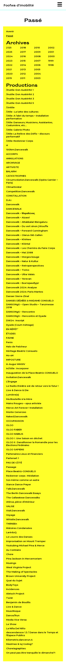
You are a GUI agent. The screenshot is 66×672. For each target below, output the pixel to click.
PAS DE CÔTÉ (14, 462)
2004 (37, 73)
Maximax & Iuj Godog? (19, 644)
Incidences (12, 589)
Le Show (11, 624)
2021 (9, 69)
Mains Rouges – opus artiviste (23, 403)
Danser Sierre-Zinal (17, 296)
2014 (23, 65)
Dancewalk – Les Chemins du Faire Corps (30, 248)
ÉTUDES (11, 333)
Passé (9, 35)
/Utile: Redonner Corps (19, 140)
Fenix (9, 342)
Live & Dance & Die (17, 390)
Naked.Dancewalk (16, 416)
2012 (23, 73)
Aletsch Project (15, 593)
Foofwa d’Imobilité (19, 5)
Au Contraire (13, 549)
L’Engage (11, 381)
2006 (37, 65)
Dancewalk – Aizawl (18, 217)
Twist (9, 597)
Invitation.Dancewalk (18, 377)
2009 (37, 51)
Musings (11, 563)
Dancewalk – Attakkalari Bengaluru (26, 221)
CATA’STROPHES (16, 175)
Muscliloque (13, 611)
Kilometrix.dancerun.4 (19, 639)
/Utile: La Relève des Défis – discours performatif (28, 135)
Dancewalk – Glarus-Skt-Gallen (24, 235)
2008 (37, 56)
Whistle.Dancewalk (17, 519)
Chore (9, 554)
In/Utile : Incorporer (17, 368)
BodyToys (12, 584)
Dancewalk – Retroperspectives (25, 265)
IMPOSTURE (13, 359)
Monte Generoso (16, 412)
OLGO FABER (14, 429)
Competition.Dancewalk (20, 191)
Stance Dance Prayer (18, 484)
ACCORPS (12, 154)
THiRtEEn (11, 523)
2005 (37, 69)
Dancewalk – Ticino (17, 269)
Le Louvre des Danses (19, 536)
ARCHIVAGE (13, 162)
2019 (9, 78)
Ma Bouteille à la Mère (19, 399)
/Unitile (10, 107)
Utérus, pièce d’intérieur (20, 501)
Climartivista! (13, 187)
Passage (11, 467)
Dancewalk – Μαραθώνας (20, 213)
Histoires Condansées (19, 528)
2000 (51, 56)
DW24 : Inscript (15, 320)
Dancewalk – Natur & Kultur (22, 261)
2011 (22, 78)
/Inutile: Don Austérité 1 (19, 89)
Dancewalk (12, 204)
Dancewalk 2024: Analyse (21, 287)
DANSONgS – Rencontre (20, 311)
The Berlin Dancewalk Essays (23, 493)
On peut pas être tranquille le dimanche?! (30, 652)
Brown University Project (20, 576)
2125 (8, 47)
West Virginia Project (18, 567)
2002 (51, 47)
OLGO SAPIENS (15, 449)
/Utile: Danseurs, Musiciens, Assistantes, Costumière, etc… (29, 124)
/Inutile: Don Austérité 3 (20, 98)
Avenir (10, 31)
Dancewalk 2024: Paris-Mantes (24, 291)
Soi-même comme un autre (22, 480)
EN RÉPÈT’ (12, 329)
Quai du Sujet (14, 580)
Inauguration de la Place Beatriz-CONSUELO (32, 372)
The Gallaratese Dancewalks (23, 497)
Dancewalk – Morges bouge (22, 256)
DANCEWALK (14, 208)
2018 (23, 47)
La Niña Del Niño (15, 628)
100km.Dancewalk (17, 149)
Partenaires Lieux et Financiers (24, 453)
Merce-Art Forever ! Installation (24, 407)
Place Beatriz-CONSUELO (21, 471)
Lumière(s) (12, 394)
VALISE (10, 506)
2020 (9, 73)
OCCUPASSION (15, 420)
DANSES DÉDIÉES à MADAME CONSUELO (30, 300)
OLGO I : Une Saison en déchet (24, 438)
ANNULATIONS (14, 158)
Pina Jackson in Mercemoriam (24, 558)
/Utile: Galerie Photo (18, 129)
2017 (23, 51)
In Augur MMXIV (15, 364)
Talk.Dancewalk (15, 488)
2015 (22, 60)
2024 (9, 56)
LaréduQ (11, 532)
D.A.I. (9, 200)
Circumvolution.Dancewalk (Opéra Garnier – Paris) (32, 181)
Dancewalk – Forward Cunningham (27, 230)
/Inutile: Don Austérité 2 (20, 94)
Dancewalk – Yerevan (18, 278)
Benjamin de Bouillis (18, 602)
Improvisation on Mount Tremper (26, 541)
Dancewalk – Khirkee (18, 239)
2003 (37, 78)
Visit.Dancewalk (15, 510)
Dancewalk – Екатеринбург (22, 283)
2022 (9, 65)
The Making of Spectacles (21, 571)
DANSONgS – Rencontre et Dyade (26, 316)
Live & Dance (14, 606)
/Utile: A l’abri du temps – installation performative (27, 117)
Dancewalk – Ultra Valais (20, 274)
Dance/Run (12, 615)
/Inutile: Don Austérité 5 (20, 103)
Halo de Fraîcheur (16, 346)
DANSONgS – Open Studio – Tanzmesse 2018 (30, 306)
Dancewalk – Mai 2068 (19, 252)
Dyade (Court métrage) (20, 324)
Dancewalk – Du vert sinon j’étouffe (27, 226)
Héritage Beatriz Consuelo (21, 351)
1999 (51, 60)
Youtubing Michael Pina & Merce (25, 545)
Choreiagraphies (16, 648)
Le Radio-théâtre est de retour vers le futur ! (32, 385)
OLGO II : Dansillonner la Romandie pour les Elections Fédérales (32, 444)
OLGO (9, 425)
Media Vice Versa (16, 619)
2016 (23, 56)
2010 (37, 47)
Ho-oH (10, 355)
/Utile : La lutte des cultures (22, 111)
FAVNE (10, 337)
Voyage (10, 515)
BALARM (11, 171)
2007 (37, 60)
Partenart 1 (12, 458)
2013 (23, 69)
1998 (51, 65)
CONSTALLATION (16, 195)
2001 (51, 51)
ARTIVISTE (12, 167)
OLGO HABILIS (14, 433)
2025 (9, 51)
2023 (9, 60)
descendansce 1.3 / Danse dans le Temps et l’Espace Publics (32, 634)
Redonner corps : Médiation (22, 475)
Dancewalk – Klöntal (18, 243)
